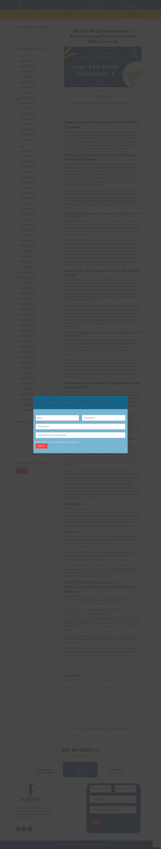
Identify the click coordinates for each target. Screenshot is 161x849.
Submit (41, 446)
